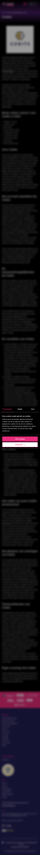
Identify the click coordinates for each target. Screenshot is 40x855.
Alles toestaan (20, 439)
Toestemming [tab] (7, 409)
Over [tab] (32, 409)
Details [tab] (20, 409)
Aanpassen (19, 444)
